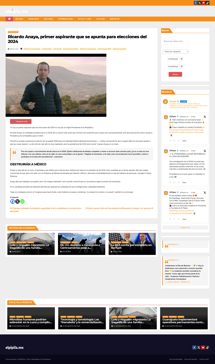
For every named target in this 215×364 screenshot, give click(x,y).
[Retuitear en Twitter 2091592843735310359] (175, 219)
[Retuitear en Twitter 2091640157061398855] (175, 141)
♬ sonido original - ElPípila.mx (177, 282)
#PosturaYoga (197, 130)
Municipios (33, 19)
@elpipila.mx (173, 244)
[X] (17, 201)
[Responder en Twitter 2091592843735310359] (171, 219)
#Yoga (181, 130)
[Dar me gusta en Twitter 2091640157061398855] (179, 141)
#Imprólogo (173, 211)
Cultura (100, 19)
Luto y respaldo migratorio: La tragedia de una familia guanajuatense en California (29, 247)
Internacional (65, 19)
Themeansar (46, 359)
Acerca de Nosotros (190, 359)
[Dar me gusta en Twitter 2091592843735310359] (179, 219)
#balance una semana (32, 49)
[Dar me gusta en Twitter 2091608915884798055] (179, 182)
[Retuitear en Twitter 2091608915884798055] (175, 182)
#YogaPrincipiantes (186, 132)
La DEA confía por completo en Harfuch (131, 246)
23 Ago (193, 116)
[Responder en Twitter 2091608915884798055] (171, 182)
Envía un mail (204, 359)
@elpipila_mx (184, 116)
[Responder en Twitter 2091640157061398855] (171, 141)
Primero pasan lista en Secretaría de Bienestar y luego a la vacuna (118, 208)
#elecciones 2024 (104, 49)
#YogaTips (173, 132)
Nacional (49, 19)
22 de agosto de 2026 (173, 326)
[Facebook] (12, 201)
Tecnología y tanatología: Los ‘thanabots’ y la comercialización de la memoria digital (81, 322)
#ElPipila (187, 130)
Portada (30, 242)
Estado (19, 19)
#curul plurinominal (70, 49)
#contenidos (47, 49)
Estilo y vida (84, 19)
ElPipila (173, 116)
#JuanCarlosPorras (186, 211)
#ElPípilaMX (187, 213)
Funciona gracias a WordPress (16, 359)
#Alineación (199, 132)
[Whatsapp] (22, 201)
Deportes (115, 19)
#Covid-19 (57, 49)
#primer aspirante (119, 49)
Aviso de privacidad (175, 359)
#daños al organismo (88, 49)
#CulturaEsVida (175, 213)
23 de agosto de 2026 (20, 326)
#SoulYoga (173, 130)
